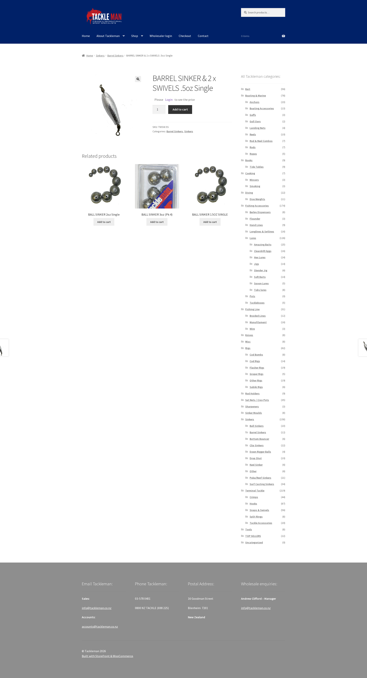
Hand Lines (256, 225)
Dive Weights (257, 199)
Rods (253, 147)
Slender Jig (260, 270)
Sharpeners (252, 406)
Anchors (254, 102)
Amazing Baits (262, 244)
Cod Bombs (256, 354)
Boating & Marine (255, 95)
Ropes (253, 153)
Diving (249, 192)
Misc (248, 341)
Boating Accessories (262, 108)
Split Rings (256, 516)
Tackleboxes (257, 302)
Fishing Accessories (257, 205)
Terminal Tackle (254, 490)
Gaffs (253, 115)
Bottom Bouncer (259, 439)
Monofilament (258, 322)
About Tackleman (108, 36)
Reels (253, 134)
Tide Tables (257, 166)
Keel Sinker (256, 464)
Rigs (247, 348)
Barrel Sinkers (115, 55)
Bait (247, 89)
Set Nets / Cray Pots (257, 400)
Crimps (254, 497)
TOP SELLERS (253, 536)
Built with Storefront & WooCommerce (107, 656)
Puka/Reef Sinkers (260, 477)
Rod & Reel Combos (261, 141)
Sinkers (100, 55)
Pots (252, 296)
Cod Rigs (255, 361)
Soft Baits (260, 277)
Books (249, 160)
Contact (203, 36)
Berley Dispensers (260, 212)
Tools (248, 529)
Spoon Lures (261, 283)
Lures (253, 238)
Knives (249, 335)
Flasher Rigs (257, 367)
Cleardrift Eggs (262, 251)
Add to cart (180, 109)
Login (169, 99)
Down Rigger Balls (260, 451)
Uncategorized (254, 542)
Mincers (254, 180)
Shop (134, 36)
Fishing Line (252, 309)
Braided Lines (258, 315)
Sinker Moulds (253, 413)
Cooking (250, 173)
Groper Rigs (256, 374)
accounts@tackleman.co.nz (100, 626)
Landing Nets (258, 128)
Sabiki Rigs (256, 387)
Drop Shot (256, 458)
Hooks (253, 503)
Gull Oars (255, 121)
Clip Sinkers (257, 445)
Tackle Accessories (261, 523)
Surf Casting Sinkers (262, 484)
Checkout (185, 36)
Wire (252, 328)
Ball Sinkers (257, 426)
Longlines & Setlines (262, 231)
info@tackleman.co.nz (96, 608)
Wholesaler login (161, 36)
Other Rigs (256, 380)
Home (86, 36)
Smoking (255, 186)
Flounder (255, 218)
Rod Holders (252, 393)
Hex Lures (260, 257)
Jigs (256, 264)
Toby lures (260, 290)
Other (253, 471)
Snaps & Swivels (259, 510)
